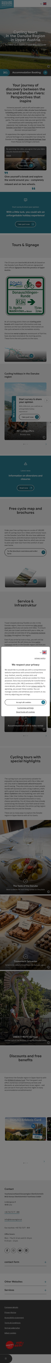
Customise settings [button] (25, 707)
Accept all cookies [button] (23, 702)
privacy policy (40, 658)
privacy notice (37, 686)
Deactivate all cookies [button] (25, 712)
